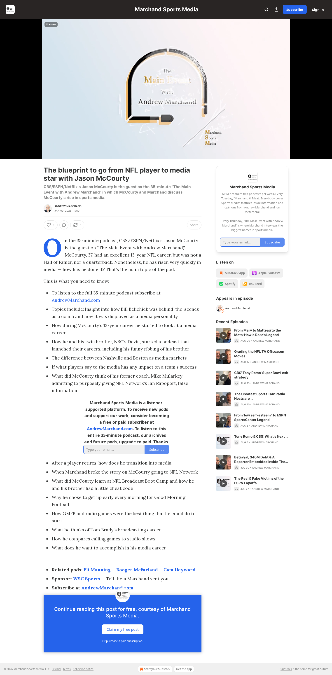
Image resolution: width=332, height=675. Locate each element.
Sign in (318, 9)
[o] (223, 335)
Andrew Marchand (68, 206)
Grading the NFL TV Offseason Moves (259, 353)
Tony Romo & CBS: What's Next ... (261, 436)
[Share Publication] (276, 9)
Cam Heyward (180, 569)
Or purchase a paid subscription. (122, 641)
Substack (286, 669)
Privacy (56, 669)
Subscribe (294, 9)
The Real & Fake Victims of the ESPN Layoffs (259, 480)
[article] (252, 335)
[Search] (266, 9)
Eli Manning (97, 569)
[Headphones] (32, 93)
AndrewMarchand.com (76, 300)
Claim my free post (123, 629)
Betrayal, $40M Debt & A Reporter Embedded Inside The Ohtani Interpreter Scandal (259, 459)
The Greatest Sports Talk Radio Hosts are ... (259, 396)
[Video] (32, 83)
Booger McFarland (137, 569)
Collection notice (83, 669)
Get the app (184, 669)
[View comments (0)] (300, 88)
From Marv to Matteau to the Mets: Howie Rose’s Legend (257, 332)
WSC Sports (86, 579)
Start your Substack (157, 669)
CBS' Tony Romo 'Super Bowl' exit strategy (261, 375)
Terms (67, 669)
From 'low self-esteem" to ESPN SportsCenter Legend (260, 417)
